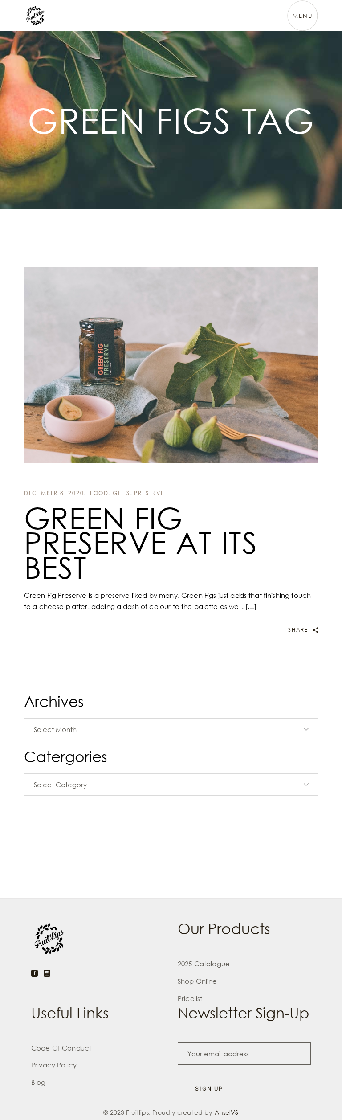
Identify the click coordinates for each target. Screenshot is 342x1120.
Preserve (149, 493)
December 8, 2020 (54, 493)
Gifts (121, 493)
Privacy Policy (54, 1065)
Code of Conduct (61, 1048)
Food (99, 493)
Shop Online (197, 981)
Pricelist (190, 998)
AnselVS (227, 1112)
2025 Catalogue (204, 964)
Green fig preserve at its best (140, 542)
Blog (38, 1082)
